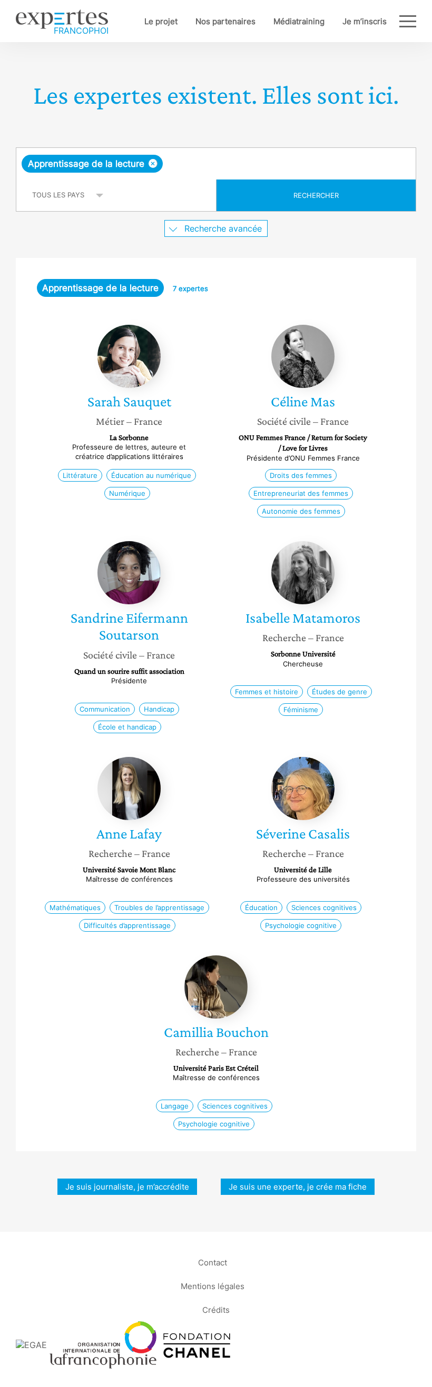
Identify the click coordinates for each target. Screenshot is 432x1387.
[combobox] (216, 163)
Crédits (216, 1309)
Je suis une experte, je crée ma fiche (298, 1187)
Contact (212, 1262)
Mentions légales (212, 1286)
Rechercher (316, 195)
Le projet (161, 21)
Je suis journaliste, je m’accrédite (127, 1187)
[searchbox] (248, 163)
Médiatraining (299, 21)
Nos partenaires (225, 21)
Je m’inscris (364, 21)
